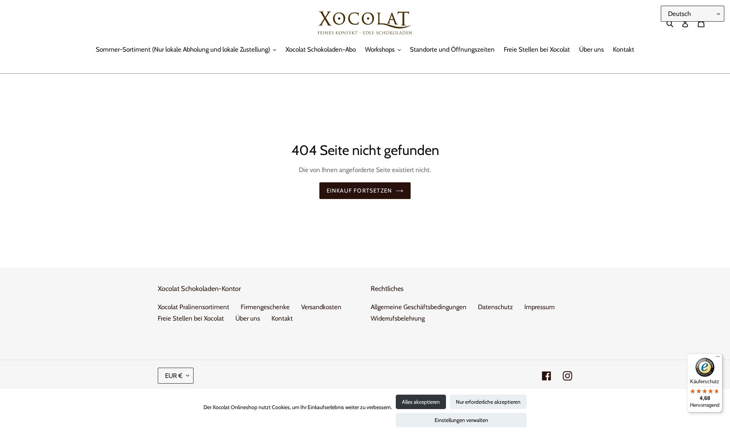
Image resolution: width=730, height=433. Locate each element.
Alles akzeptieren (421, 401)
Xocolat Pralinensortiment (193, 307)
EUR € (173, 375)
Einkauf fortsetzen (359, 190)
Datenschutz (495, 307)
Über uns (247, 318)
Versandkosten (321, 307)
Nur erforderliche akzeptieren (488, 401)
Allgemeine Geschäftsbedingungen (419, 307)
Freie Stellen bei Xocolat (191, 318)
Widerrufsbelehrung (398, 318)
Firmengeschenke (265, 307)
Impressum (539, 307)
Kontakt (282, 318)
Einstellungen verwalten (461, 420)
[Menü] (717, 358)
